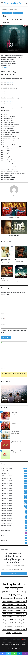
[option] (14, 394)
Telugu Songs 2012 (7, 495)
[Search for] (26, 3)
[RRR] (7, 271)
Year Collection (6, 530)
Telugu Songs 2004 (7, 515)
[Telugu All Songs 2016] (5, 454)
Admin (5, 19)
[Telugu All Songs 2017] (5, 444)
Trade (3, 538)
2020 (5, 67)
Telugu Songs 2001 (7, 523)
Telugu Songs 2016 (7, 488)
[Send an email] (7, 19)
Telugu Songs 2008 (7, 508)
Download (10, 82)
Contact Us (23, 644)
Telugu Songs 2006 (7, 510)
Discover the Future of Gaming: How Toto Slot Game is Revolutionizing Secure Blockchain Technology (13, 399)
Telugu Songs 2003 (7, 513)
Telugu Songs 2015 (7, 485)
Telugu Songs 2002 (7, 525)
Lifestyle (4, 543)
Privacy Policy (16, 644)
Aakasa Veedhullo (19, 280)
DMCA (10, 644)
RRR (2, 278)
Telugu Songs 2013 (7, 478)
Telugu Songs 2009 (7, 503)
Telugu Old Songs (6, 470)
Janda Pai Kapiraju (16, 422)
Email (3, 318)
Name (3, 313)
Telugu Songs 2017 (7, 493)
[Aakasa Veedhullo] (21, 271)
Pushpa (16, 259)
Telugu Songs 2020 (17, 12)
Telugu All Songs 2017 (16, 441)
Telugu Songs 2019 (7, 480)
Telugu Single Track (7, 473)
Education (4, 540)
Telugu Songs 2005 (7, 518)
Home (4, 9)
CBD (3, 535)
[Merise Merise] (5, 435)
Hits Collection (6, 528)
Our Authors (5, 644)
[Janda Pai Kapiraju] (5, 425)
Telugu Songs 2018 (7, 490)
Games (4, 533)
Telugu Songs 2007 (7, 520)
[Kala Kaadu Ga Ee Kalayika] (7, 252)
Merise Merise (15, 431)
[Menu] (2, 3)
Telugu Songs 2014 (7, 483)
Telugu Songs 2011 (7, 498)
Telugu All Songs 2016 (16, 451)
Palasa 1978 (14, 412)
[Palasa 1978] (5, 416)
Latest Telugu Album (12, 9)
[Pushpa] (21, 252)
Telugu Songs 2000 (7, 500)
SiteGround (23, 642)
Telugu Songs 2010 (7, 505)
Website (3, 324)
